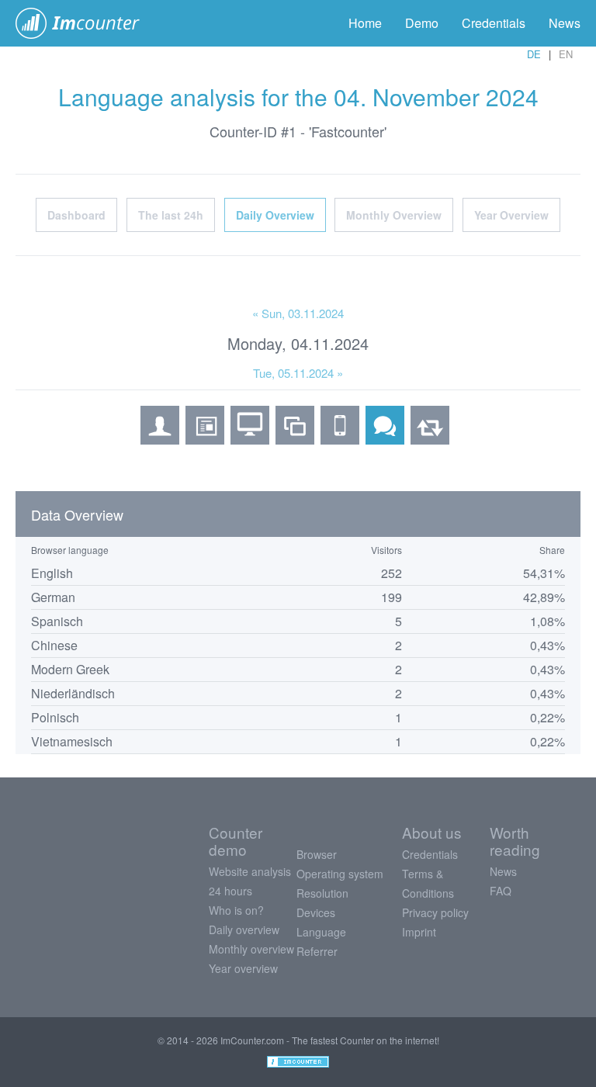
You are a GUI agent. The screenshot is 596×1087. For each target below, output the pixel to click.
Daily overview (244, 929)
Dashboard (76, 215)
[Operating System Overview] (249, 439)
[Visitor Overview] (159, 439)
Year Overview (511, 215)
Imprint (419, 932)
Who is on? (236, 910)
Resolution (322, 893)
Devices (315, 912)
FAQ (500, 890)
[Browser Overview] (204, 439)
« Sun (298, 313)
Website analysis (250, 871)
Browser (316, 854)
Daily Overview (275, 215)
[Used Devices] (340, 439)
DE (534, 54)
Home (365, 23)
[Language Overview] (385, 439)
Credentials (493, 23)
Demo (421, 23)
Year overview (243, 968)
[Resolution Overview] (294, 439)
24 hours (230, 890)
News (564, 23)
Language (321, 932)
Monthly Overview (394, 215)
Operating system (339, 873)
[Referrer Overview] (430, 439)
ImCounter (86, 23)
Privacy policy (435, 912)
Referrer (317, 951)
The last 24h (170, 215)
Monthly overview (251, 949)
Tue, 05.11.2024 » (298, 373)
